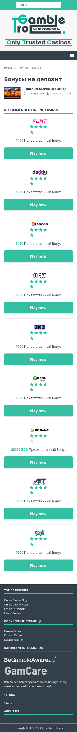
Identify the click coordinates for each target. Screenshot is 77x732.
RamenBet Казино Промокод (45, 89)
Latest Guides (12, 613)
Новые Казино (13, 631)
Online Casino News (16, 604)
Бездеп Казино (13, 640)
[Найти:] (38, 5)
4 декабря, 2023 (35, 93)
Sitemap (9, 703)
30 (69, 93)
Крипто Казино (13, 635)
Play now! (38, 153)
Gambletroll (56, 93)
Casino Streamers (14, 609)
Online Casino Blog (15, 600)
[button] (71, 55)
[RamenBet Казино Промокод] (12, 93)
